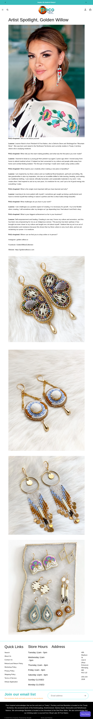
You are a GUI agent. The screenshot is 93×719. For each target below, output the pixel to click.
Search (7, 652)
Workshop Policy (10, 667)
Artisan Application (11, 682)
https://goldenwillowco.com (24, 250)
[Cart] (90, 9)
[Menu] (2, 9)
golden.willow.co (22, 239)
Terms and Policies (46, 718)
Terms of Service (11, 678)
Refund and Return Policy (14, 663)
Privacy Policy (9, 671)
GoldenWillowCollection (24, 245)
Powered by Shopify (25, 718)
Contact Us (8, 660)
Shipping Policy (10, 674)
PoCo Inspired (13, 718)
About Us (8, 656)
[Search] (7, 9)
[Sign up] (85, 695)
